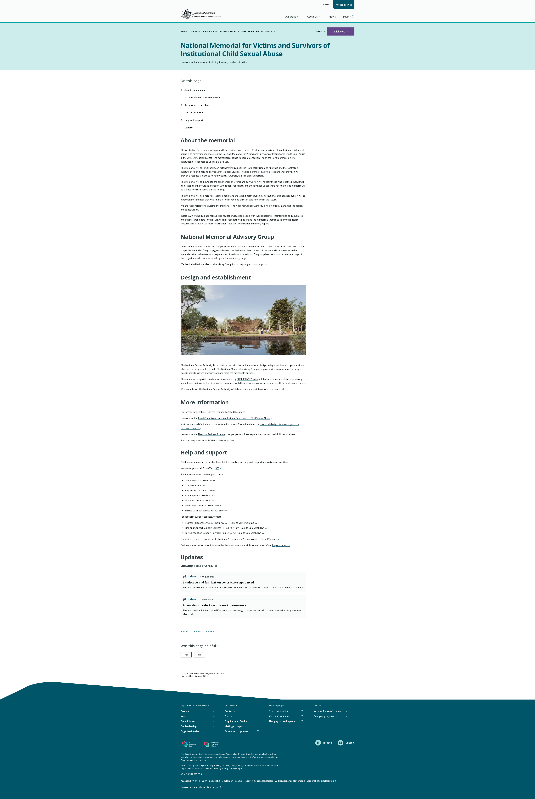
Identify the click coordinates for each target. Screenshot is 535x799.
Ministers (326, 6)
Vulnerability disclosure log (321, 780)
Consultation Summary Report (253, 223)
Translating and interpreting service (200, 787)
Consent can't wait (279, 716)
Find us (228, 716)
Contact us (231, 711)
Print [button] (183, 631)
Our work (290, 16)
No (199, 654)
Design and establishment (198, 105)
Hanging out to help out (282, 721)
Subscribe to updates (236, 731)
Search (347, 16)
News (332, 16)
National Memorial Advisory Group (202, 97)
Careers (185, 711)
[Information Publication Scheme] (211, 745)
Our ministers (188, 721)
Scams (238, 780)
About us (312, 16)
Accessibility (342, 4)
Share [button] (196, 631)
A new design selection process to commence (214, 605)
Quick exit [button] (342, 33)
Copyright (214, 780)
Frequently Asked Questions (230, 412)
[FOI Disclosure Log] (189, 745)
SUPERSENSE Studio (248, 379)
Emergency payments (325, 716)
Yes (186, 654)
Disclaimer (227, 780)
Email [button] (209, 631)
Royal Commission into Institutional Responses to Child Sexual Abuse (235, 418)
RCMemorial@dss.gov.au (221, 440)
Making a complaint (235, 726)
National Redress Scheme (212, 434)
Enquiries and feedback (237, 721)
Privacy (203, 780)
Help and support (193, 120)
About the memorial (195, 90)
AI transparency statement (290, 780)
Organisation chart (191, 731)
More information (193, 112)
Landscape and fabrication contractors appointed (218, 582)
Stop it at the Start (279, 711)
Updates (189, 127)
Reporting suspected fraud (258, 780)
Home (184, 31)
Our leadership (189, 726)
